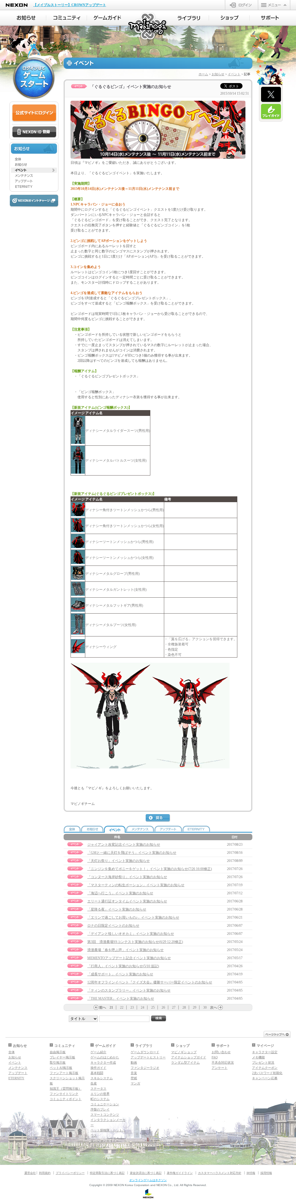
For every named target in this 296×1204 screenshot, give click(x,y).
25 (153, 1007)
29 (194, 1007)
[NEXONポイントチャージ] (33, 201)
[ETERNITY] (34, 186)
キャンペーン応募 (265, 1078)
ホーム (203, 74)
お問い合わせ (221, 1052)
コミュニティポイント (66, 1099)
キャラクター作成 (103, 1062)
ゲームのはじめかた (104, 1057)
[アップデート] (34, 181)
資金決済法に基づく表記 (146, 1172)
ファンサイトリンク (64, 1093)
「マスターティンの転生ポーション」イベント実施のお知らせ (135, 885)
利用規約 (45, 1172)
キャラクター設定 (265, 1052)
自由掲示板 (58, 1052)
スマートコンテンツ (104, 1114)
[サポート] (270, 18)
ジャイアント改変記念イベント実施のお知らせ (123, 845)
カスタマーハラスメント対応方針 (219, 1172)
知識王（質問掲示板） (66, 1088)
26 (163, 1007)
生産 (93, 1083)
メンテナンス (17, 1067)
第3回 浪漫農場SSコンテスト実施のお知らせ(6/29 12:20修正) (135, 942)
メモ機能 (258, 1057)
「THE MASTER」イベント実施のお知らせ (120, 998)
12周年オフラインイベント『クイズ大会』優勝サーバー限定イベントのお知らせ (149, 982)
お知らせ (218, 74)
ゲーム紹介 (98, 1052)
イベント (234, 74)
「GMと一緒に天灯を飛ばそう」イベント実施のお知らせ (131, 853)
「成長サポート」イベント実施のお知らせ (120, 974)
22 (121, 1007)
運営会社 (30, 1172)
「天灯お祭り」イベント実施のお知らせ (118, 861)
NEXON (16, 5)
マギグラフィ (100, 1146)
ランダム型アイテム (185, 1062)
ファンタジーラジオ (145, 1067)
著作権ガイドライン (180, 1172)
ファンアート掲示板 (64, 1073)
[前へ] (96, 1007)
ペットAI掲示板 (61, 1067)
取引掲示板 (58, 1062)
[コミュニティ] (66, 18)
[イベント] (34, 170)
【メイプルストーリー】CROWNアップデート (69, 5)
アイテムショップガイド (188, 1057)
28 (184, 1007)
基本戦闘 (96, 1073)
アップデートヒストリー (148, 1057)
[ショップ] (229, 18)
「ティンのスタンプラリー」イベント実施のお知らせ (129, 990)
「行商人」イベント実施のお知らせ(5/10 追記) (123, 966)
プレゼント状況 (263, 1062)
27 (173, 1007)
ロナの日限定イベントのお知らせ (113, 926)
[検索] (158, 1018)
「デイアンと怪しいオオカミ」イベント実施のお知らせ (130, 934)
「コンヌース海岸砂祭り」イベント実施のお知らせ (127, 877)
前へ (102, 1007)
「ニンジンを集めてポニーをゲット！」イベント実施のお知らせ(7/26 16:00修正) (149, 869)
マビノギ (148, 26)
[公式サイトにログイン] (34, 113)
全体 (11, 1052)
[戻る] (158, 818)
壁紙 (134, 1078)
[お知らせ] (25, 18)
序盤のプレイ (100, 1109)
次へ (213, 1007)
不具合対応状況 (223, 1062)
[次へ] (220, 1007)
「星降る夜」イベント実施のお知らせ (116, 909)
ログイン (241, 5)
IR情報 (251, 1172)
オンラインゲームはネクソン (148, 1180)
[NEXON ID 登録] (34, 132)
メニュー (274, 5)
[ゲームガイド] (107, 18)
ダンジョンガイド (103, 1140)
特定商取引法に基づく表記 (107, 1172)
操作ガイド (98, 1067)
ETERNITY (16, 1078)
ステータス (98, 1088)
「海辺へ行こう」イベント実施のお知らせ (120, 893)
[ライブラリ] (188, 18)
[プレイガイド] (271, 112)
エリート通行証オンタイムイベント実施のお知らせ (127, 901)
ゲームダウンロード (145, 1052)
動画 (134, 1062)
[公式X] (271, 95)
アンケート (219, 1067)
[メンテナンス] (34, 175)
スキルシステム (101, 1078)
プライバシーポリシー (70, 1172)
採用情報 (266, 1172)
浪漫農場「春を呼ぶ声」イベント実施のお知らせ (125, 950)
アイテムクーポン (265, 1067)
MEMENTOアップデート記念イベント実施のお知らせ (129, 958)
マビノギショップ (184, 1052)
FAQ (215, 1057)
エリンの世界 (100, 1093)
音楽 (134, 1073)
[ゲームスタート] (34, 78)
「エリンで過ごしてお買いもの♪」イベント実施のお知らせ (133, 917)
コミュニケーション (104, 1104)
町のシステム (100, 1099)
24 (142, 1007)
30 (205, 1007)
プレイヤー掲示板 (62, 1057)
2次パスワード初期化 (267, 1073)
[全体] (34, 159)
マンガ (135, 1083)
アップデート (17, 1073)
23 (132, 1007)
